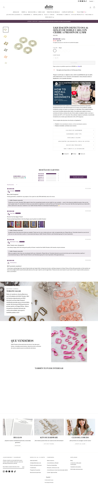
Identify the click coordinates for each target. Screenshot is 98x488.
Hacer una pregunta (74, 145)
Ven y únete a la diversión (74, 148)
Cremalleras (37, 14)
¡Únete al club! (80, 443)
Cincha (52, 14)
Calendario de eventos (75, 466)
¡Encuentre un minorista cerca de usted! (74, 141)
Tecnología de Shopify (49, 482)
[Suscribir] (23, 467)
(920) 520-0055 (33, 460)
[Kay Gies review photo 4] (33, 224)
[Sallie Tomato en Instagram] (4, 471)
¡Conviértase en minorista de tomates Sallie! (57, 470)
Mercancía (49, 17)
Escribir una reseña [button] (78, 177)
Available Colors (74, 137)
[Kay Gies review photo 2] (18, 224)
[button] (56, 39)
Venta (24, 12)
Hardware (27, 14)
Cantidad (56, 55)
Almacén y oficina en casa (53, 467)
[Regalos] (18, 427)
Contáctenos (33, 467)
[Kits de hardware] (49, 427)
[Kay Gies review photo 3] (26, 224)
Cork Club (41, 12)
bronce (65, 50)
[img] (10, 188)
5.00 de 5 (23, 176)
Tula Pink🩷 (81, 12)
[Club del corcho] (80, 427)
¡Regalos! (16, 12)
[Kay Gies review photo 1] (10, 224)
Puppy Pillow (20, 306)
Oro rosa (68, 50)
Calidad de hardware (74, 130)
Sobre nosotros (50, 460)
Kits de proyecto (77, 14)
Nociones (89, 14)
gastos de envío (58, 42)
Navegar (18, 445)
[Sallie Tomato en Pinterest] (12, 471)
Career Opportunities (52, 472)
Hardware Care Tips (74, 134)
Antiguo (61, 50)
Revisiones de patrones (35, 472)
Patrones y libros (63, 14)
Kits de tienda (49, 443)
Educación (31, 12)
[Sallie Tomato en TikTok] (15, 471)
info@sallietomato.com (35, 462)
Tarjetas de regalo (53, 12)
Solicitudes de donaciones (76, 469)
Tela (45, 14)
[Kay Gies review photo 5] (41, 224)
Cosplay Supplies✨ (68, 12)
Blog (71, 460)
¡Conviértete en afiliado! (53, 462)
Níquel (54, 50)
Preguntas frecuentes (35, 470)
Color (57, 47)
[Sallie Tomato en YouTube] (9, 471)
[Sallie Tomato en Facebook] (6, 471)
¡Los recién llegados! (13, 14)
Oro (58, 50)
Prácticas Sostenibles (52, 465)
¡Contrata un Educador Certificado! (75, 463)
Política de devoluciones (36, 465)
